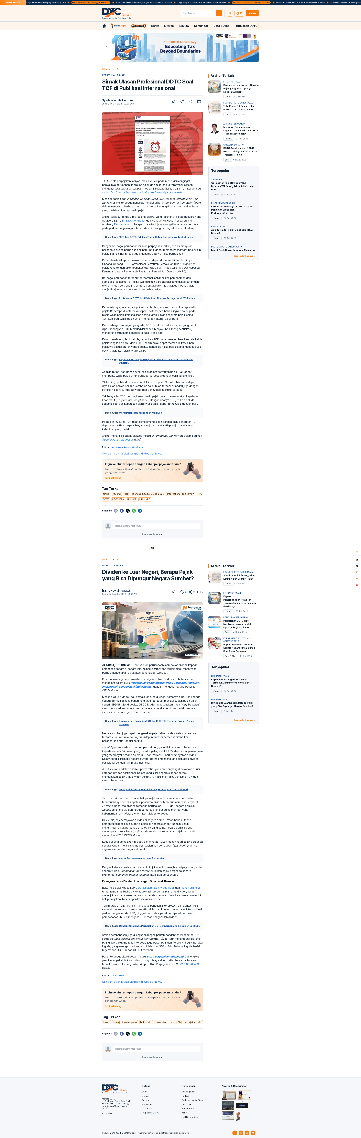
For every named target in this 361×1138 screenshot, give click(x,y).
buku (116, 1022)
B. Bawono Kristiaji (134, 220)
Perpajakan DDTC (245, 25)
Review (184, 25)
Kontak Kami (188, 1108)
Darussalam (145, 887)
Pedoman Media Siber (192, 1100)
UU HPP (131, 499)
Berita (155, 25)
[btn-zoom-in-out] (173, 102)
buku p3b (175, 1022)
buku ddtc (146, 1022)
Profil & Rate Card (190, 1117)
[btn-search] (219, 13)
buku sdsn (161, 1022)
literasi (106, 1022)
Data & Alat (221, 25)
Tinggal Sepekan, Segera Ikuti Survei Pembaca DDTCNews (159, 2)
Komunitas (201, 25)
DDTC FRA (118, 499)
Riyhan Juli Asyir (190, 887)
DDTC (106, 499)
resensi (117, 493)
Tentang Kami (188, 1091)
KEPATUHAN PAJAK (113, 75)
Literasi (169, 25)
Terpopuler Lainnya (243, 256)
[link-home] (104, 26)
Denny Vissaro (123, 224)
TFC (199, 493)
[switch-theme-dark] (230, 13)
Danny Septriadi (164, 887)
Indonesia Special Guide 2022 (147, 493)
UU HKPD (144, 499)
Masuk (252, 13)
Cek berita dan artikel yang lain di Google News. (132, 453)
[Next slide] (254, 47)
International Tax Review (180, 493)
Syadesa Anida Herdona (117, 100)
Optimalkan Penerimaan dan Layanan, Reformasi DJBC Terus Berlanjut (317, 2)
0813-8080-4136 (189, 964)
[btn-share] (191, 102)
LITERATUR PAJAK (112, 565)
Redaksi (186, 1096)
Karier (184, 1112)
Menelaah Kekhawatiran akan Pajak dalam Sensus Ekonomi (257, 2)
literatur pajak (129, 1022)
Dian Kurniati (118, 975)
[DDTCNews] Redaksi (116, 590)
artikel (106, 493)
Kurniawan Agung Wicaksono (127, 447)
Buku (119, 69)
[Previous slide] (106, 47)
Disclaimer (187, 1104)
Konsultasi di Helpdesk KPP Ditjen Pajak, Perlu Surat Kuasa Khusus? (101, 2)
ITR (126, 493)
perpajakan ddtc (193, 1022)
